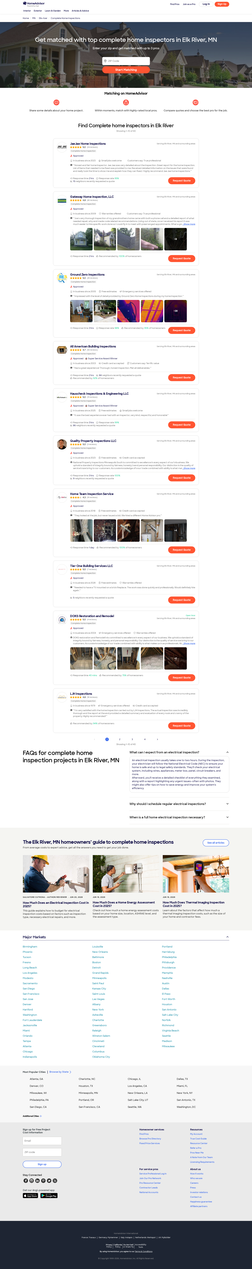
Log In (206, 4)
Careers (194, 1183)
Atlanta (27, 1046)
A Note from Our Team (201, 1157)
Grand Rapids (100, 972)
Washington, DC (186, 1107)
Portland (167, 946)
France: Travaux (89, 1237)
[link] (126, 147)
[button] (81, 239)
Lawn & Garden (53, 10)
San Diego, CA (38, 1107)
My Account (196, 1134)
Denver (27, 1004)
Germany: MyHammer (108, 1237)
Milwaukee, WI (38, 1093)
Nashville (167, 978)
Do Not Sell (128, 1246)
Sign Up (222, 4)
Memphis (167, 972)
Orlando (28, 1035)
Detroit (96, 967)
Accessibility (140, 1246)
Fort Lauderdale (32, 1020)
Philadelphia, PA (39, 1100)
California (118, 1246)
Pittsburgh (168, 962)
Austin (165, 983)
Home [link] (26, 18)
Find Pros (144, 1134)
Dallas (165, 988)
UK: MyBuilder (164, 1237)
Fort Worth (168, 999)
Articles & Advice (80, 10)
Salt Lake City (170, 1014)
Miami (26, 1030)
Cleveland (98, 1046)
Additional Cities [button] (31, 1116)
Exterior (38, 10)
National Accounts (148, 1192)
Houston (167, 1004)
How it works (196, 1173)
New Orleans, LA (138, 1093)
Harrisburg (168, 951)
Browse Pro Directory (150, 1138)
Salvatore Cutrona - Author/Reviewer (45, 897)
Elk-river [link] (43, 18)
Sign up (42, 1164)
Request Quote (182, 180)
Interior (27, 10)
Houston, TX (86, 1086)
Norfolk (166, 1020)
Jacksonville (30, 1025)
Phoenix (27, 951)
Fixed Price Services (149, 1143)
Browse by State (59, 1071)
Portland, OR (86, 1100)
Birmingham (30, 946)
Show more (189, 224)
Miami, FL (182, 1086)
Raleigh (96, 1030)
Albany (96, 1004)
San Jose (28, 999)
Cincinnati (98, 1041)
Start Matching (126, 70)
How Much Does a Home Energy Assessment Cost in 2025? (124, 904)
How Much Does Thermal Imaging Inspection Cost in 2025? (193, 904)
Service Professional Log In (153, 1173)
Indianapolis (30, 1056)
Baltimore (98, 957)
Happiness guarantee (201, 1201)
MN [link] (34, 18)
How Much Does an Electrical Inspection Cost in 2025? (56, 904)
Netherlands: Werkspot (145, 1237)
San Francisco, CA (89, 1107)
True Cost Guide (198, 1138)
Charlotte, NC (87, 1079)
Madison (167, 1041)
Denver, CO (36, 1086)
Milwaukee (168, 1046)
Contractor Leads (148, 1187)
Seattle (166, 1035)
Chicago (28, 1051)
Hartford (28, 1009)
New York (98, 1009)
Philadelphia (169, 957)
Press (193, 1187)
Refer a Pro (195, 1148)
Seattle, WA (135, 1107)
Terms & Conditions (143, 1251)
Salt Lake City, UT (138, 1100)
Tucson (27, 957)
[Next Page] (157, 739)
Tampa (27, 1041)
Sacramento (30, 983)
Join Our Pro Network (150, 1178)
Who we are (196, 1178)
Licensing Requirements (202, 1162)
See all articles (215, 842)
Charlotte (98, 1020)
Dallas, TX (182, 1079)
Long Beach (30, 967)
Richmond (168, 1025)
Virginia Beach (170, 1030)
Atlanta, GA (36, 1079)
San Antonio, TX (186, 1100)
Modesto (28, 978)
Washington (30, 1014)
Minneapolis (99, 978)
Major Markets (34, 937)
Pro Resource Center (150, 1183)
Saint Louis (98, 993)
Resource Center (199, 1143)
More (66, 10)
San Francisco (31, 993)
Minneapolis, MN (88, 1093)
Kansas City (99, 988)
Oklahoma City (101, 1056)
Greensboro (99, 1025)
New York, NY (185, 1093)
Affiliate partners (198, 1206)
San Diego (29, 988)
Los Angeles (30, 972)
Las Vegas (98, 999)
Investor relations (199, 1192)
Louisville (97, 946)
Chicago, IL (134, 1079)
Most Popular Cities (34, 1072)
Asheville (97, 1014)
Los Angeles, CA (137, 1086)
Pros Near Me (197, 1152)
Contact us (196, 1197)
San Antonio (169, 1009)
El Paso (166, 993)
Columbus (98, 1051)
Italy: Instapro (126, 1237)
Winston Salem (101, 1035)
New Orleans (100, 951)
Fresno (27, 962)
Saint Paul (98, 983)
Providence (169, 967)
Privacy (109, 1246)
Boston (96, 962)
